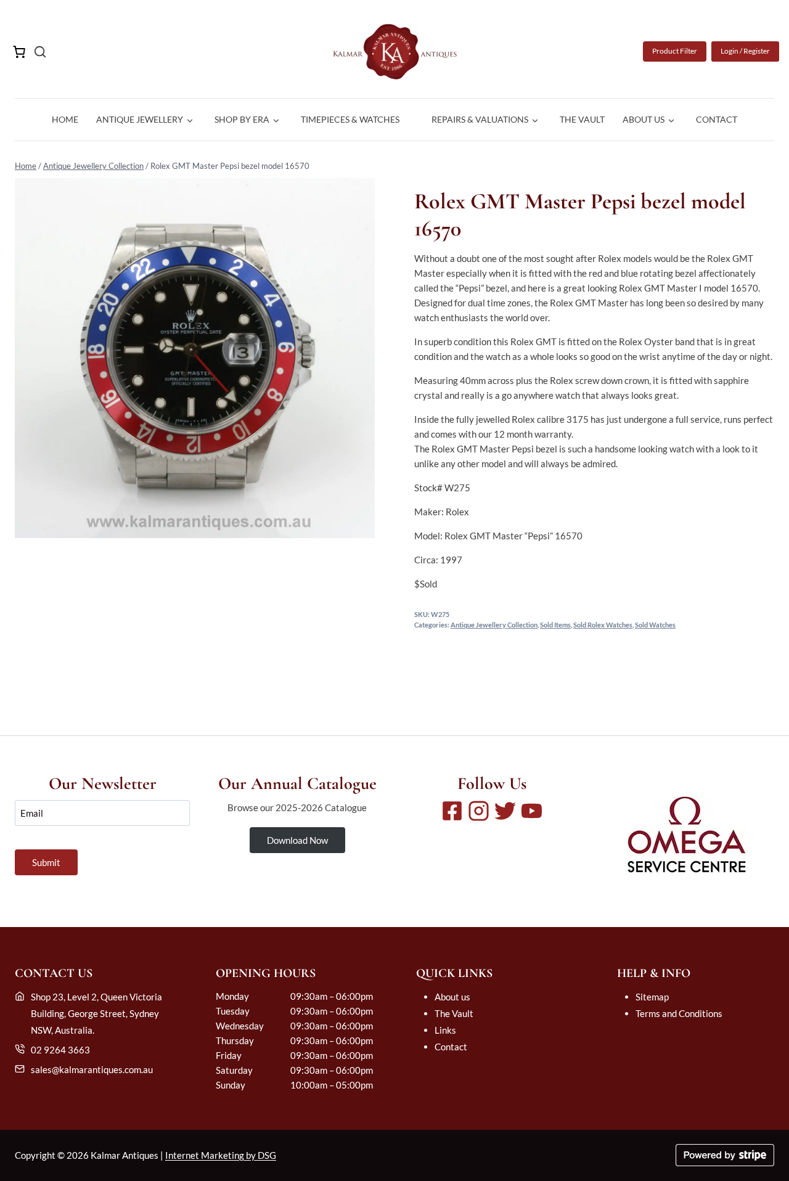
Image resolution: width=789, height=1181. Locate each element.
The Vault (582, 119)
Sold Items (555, 625)
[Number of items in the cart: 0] (19, 52)
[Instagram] (478, 811)
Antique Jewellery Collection (93, 166)
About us (452, 996)
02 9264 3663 (60, 1049)
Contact (716, 119)
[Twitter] (505, 811)
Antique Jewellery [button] (139, 119)
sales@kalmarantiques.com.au (92, 1069)
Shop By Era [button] (242, 119)
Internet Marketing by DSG (220, 1155)
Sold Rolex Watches (602, 625)
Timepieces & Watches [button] (350, 119)
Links (445, 1030)
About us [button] (643, 119)
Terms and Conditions (679, 1013)
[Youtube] (531, 811)
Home (65, 119)
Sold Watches (655, 625)
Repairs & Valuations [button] (479, 119)
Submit (46, 862)
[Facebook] (452, 811)
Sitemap (652, 996)
